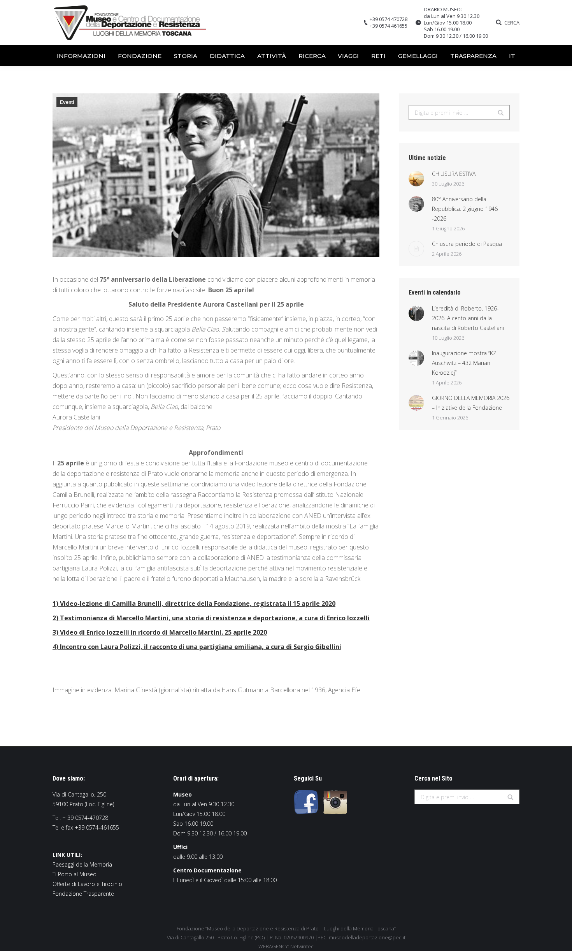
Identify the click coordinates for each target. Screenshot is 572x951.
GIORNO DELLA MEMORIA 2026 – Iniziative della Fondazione (470, 402)
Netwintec (302, 946)
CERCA (511, 22)
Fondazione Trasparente (83, 893)
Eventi (67, 102)
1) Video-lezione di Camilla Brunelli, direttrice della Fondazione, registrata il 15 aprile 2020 (194, 603)
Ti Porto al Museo (75, 874)
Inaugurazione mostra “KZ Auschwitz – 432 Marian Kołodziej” (464, 362)
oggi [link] (299, 350)
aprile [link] (182, 318)
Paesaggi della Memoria (82, 864)
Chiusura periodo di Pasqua (467, 243)
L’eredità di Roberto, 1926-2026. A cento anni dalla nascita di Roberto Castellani (468, 318)
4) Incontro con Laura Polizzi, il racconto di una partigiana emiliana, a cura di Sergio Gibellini (197, 646)
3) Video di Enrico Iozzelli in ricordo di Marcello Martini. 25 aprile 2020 (160, 632)
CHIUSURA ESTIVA (453, 173)
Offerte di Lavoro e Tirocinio (87, 884)
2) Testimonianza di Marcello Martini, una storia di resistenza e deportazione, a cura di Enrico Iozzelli (211, 618)
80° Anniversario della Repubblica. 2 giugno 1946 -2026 (465, 208)
